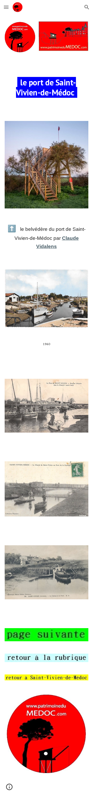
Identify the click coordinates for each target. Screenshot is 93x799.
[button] (6, 7)
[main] (46, 87)
